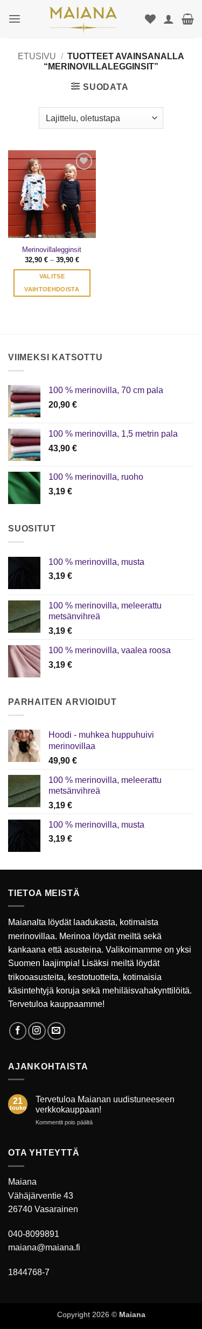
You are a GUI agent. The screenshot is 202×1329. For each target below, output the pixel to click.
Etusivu (37, 56)
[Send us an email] (56, 1031)
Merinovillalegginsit (51, 250)
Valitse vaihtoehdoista (51, 282)
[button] (14, 19)
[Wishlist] (150, 19)
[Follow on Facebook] (18, 1031)
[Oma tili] (168, 19)
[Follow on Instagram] (37, 1031)
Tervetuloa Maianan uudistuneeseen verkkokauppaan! (105, 1104)
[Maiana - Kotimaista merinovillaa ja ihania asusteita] (83, 19)
